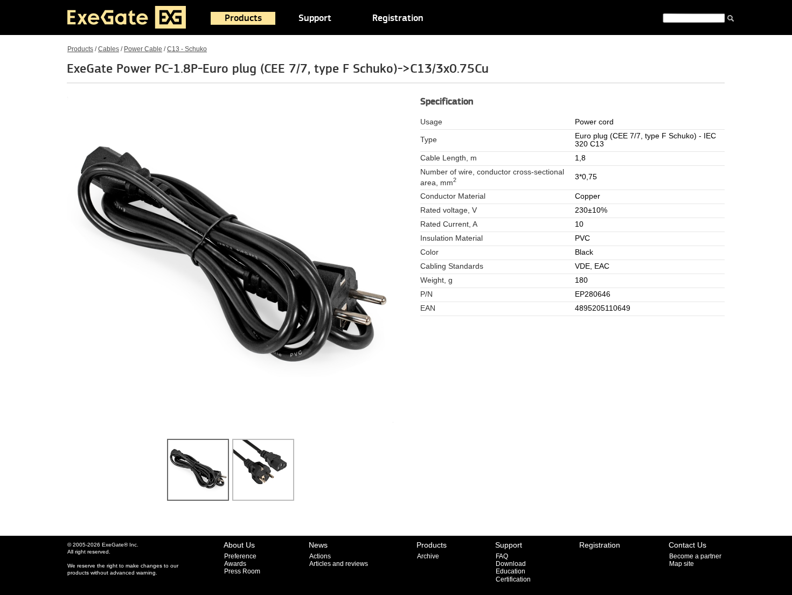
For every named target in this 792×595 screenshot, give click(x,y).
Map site (681, 564)
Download (511, 564)
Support (314, 18)
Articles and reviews (338, 564)
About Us (239, 545)
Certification (513, 579)
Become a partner (695, 556)
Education (510, 571)
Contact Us (687, 545)
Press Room (242, 571)
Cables (108, 49)
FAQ (502, 556)
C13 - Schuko (187, 49)
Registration (397, 18)
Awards (235, 564)
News (318, 545)
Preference (240, 556)
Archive (428, 556)
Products (243, 18)
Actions (320, 556)
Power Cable (143, 49)
